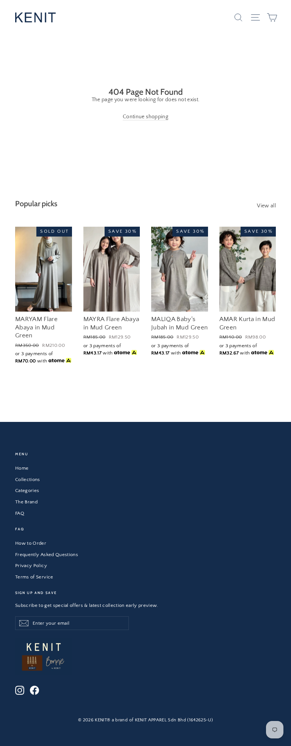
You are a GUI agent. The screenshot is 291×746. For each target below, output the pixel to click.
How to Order (30, 543)
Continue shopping (145, 117)
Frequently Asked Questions (46, 554)
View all (266, 206)
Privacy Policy (31, 565)
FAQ (19, 513)
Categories (27, 490)
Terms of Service (34, 577)
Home (21, 468)
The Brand (26, 502)
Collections (27, 479)
